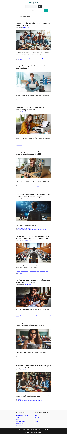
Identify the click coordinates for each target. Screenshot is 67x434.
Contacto (18, 417)
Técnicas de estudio (23, 56)
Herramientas (34, 10)
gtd (25, 315)
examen (22, 271)
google (18, 100)
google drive (22, 100)
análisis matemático (23, 229)
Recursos (40, 10)
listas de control (29, 315)
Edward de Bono (24, 58)
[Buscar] (40, 6)
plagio (32, 186)
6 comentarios (19, 358)
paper (36, 229)
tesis (38, 229)
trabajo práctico (43, 58)
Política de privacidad (20, 421)
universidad (42, 186)
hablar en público (36, 271)
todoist (46, 315)
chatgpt (18, 186)
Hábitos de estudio (23, 313)
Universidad (19, 270)
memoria (41, 271)
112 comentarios (20, 187)
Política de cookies (20, 423)
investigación (28, 186)
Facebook (36, 415)
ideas (32, 58)
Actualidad (19, 185)
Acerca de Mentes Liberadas (22, 415)
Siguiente (20, 407)
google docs (22, 315)
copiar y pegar (23, 186)
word (48, 357)
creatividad (19, 58)
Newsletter (18, 419)
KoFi (35, 423)
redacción (34, 357)
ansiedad (18, 271)
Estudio (21, 10)
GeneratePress (40, 432)
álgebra (18, 229)
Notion (34, 315)
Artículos (27, 10)
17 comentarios (19, 273)
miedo (44, 271)
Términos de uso (19, 425)
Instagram (36, 417)
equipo (29, 58)
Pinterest (36, 421)
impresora (24, 144)
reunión (29, 400)
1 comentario (19, 59)
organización (38, 315)
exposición (31, 271)
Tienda (46, 10)
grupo (27, 357)
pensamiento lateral (36, 58)
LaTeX (29, 229)
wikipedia (46, 186)
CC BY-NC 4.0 (42, 429)
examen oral (26, 271)
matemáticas (32, 229)
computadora (19, 144)
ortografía (30, 357)
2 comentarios (19, 145)
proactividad (43, 315)
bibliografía (19, 357)
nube (25, 100)
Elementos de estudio (21, 142)
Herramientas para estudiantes (25, 99)
